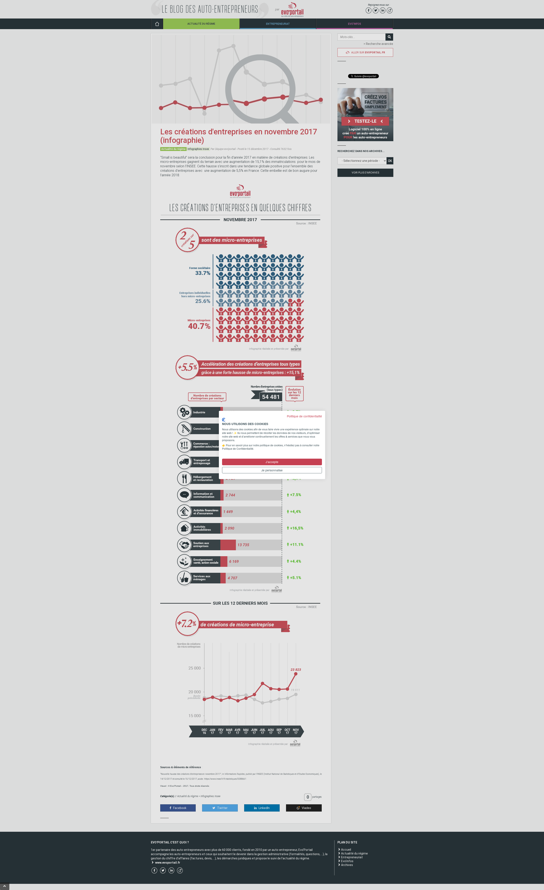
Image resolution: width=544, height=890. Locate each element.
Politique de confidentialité (304, 416)
